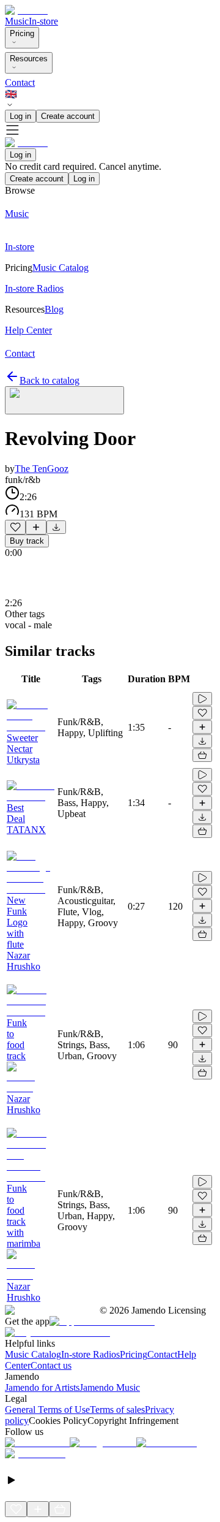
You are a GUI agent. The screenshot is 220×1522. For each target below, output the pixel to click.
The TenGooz (41, 468)
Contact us (51, 1365)
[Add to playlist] (36, 527)
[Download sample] (56, 527)
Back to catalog (49, 380)
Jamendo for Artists (42, 1387)
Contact (20, 82)
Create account (68, 116)
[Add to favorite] (15, 527)
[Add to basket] (202, 755)
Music (17, 21)
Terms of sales (117, 1409)
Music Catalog (33, 1354)
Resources (29, 58)
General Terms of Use (47, 1409)
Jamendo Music (109, 1387)
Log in (20, 116)
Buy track (27, 541)
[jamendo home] (26, 10)
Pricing (22, 33)
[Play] (64, 400)
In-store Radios (90, 1354)
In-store (43, 21)
